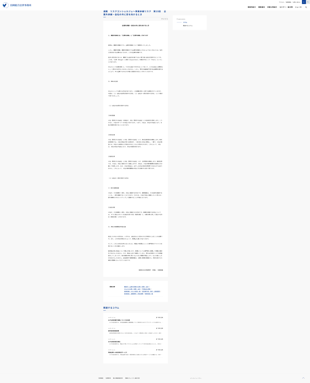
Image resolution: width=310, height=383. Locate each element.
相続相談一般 (149, 294)
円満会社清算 (146, 289)
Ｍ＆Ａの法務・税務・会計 (132, 289)
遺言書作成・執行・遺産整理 (151, 291)
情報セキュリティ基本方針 (132, 378)
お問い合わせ (296, 2)
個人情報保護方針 (118, 378)
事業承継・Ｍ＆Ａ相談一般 (132, 291)
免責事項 (108, 378)
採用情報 (288, 2)
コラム (185, 22)
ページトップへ (303, 378)
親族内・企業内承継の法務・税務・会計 (136, 287)
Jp (304, 2)
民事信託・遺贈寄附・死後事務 (133, 294)
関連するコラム (188, 26)
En (308, 2)
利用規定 (100, 378)
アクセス (281, 2)
